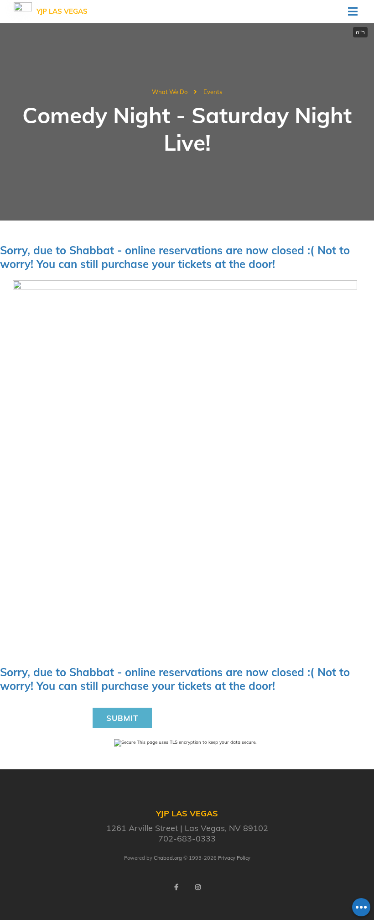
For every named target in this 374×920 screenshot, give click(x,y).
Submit (122, 718)
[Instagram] (198, 887)
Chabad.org (168, 858)
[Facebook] (176, 887)
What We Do (169, 91)
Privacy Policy (234, 858)
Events (212, 91)
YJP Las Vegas (62, 11)
